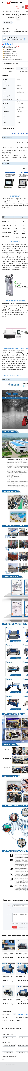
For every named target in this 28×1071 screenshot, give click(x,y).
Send (15, 927)
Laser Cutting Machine (21, 1017)
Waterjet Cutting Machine (8, 1020)
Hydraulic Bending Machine (9, 1037)
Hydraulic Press (19, 1020)
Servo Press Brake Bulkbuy (9, 1056)
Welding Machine (6, 1023)
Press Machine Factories (9, 1045)
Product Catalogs (23, 1014)
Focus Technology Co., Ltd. (19, 1064)
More (3, 1059)
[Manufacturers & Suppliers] (14, 2)
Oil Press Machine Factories (9, 1049)
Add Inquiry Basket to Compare (10, 63)
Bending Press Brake (8, 1052)
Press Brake (4, 1017)
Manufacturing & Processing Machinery (14, 11)
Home (3, 11)
